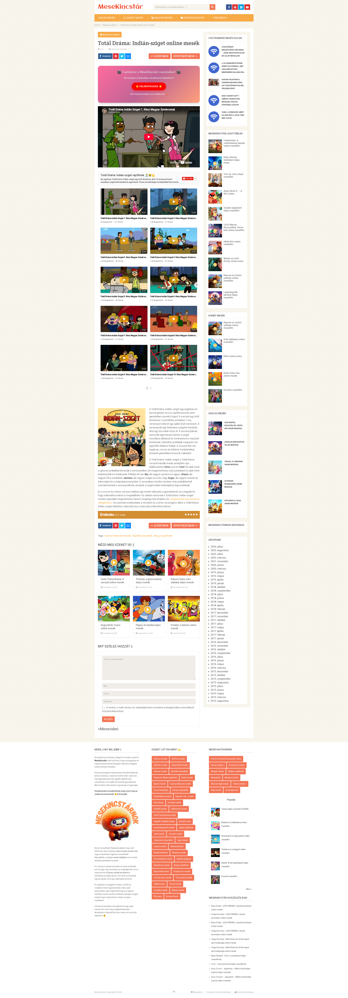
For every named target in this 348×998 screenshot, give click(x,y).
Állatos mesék (178, 890)
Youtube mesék (160, 890)
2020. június (217, 565)
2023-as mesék (178, 759)
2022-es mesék (160, 759)
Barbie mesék (160, 784)
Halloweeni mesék (179, 809)
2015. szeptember (221, 678)
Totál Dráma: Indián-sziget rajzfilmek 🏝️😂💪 (128, 175)
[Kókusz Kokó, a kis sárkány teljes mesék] (184, 562)
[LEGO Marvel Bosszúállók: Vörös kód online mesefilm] (215, 434)
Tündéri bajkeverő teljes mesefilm (233, 209)
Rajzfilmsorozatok (142, 535)
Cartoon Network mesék (117, 535)
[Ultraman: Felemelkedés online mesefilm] (215, 492)
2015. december (219, 671)
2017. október (218, 620)
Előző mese (161, 56)
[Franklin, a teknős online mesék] (184, 609)
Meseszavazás (177, 846)
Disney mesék (134, 17)
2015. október (218, 675)
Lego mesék (182, 840)
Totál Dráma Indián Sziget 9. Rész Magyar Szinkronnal (124, 374)
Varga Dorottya (217, 914)
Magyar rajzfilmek (236, 771)
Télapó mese (159, 884)
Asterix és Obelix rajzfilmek (165, 777)
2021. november (219, 561)
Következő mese (184, 56)
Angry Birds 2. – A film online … (233, 192)
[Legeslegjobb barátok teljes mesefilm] (215, 453)
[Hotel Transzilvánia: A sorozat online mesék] (114, 562)
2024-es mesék (160, 765)
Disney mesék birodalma (117, 873)
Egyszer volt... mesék (185, 796)
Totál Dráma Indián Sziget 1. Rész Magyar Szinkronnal (124, 218)
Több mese (219, 17)
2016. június (217, 660)
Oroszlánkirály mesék (163, 859)
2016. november (219, 645)
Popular (231, 799)
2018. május (217, 601)
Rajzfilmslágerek (184, 859)
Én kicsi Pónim (172, 896)
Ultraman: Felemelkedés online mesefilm (233, 484)
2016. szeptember (221, 653)
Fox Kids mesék (174, 803)
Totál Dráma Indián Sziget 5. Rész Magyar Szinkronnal (124, 296)
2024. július (217, 546)
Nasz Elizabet (217, 956)
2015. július (217, 686)
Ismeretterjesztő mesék (164, 828)
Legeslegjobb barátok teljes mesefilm (231, 295)
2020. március (218, 568)
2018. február (218, 609)
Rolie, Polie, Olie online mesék (232, 374)
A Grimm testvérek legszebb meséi (226, 759)
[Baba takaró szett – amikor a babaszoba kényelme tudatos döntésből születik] (213, 105)
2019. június (217, 572)
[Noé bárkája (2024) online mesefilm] (215, 512)
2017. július (217, 623)
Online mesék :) (239, 784)
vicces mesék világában (117, 857)
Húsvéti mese (185, 821)
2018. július (217, 594)
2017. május (217, 627)
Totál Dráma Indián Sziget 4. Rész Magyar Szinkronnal (173, 257)
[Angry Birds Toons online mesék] (114, 609)
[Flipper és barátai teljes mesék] (149, 609)
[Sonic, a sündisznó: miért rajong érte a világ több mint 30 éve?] (213, 121)
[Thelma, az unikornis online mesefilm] (215, 473)
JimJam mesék (175, 834)
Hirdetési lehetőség (245, 992)
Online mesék (107, 17)
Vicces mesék (175, 884)
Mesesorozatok (194, 17)
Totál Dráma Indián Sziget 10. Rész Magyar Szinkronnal (173, 374)
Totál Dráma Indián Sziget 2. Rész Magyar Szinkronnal (173, 218)
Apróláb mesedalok (179, 771)
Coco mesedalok (161, 790)
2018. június (217, 598)
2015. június (217, 689)
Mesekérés (198, 992)
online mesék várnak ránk (127, 851)
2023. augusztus (220, 550)
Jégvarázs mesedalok (163, 840)
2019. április (217, 579)
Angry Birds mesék (180, 765)
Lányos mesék (160, 846)
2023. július (217, 554)
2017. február (218, 634)
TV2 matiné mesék (184, 878)
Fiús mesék (158, 803)
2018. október (218, 587)
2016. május (217, 664)
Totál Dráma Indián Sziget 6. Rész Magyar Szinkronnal (173, 296)
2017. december (219, 612)
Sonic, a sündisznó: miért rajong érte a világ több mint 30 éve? (233, 115)
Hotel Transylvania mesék (165, 815)
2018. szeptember (221, 590)
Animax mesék (160, 771)
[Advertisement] (148, 400)
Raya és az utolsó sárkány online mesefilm (233, 278)
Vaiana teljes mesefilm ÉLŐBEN (234, 809)
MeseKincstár (120, 7)
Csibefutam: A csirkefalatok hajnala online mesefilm (234, 143)
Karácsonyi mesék (237, 765)
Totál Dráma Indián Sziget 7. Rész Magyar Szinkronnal (124, 335)
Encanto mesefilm (233, 390)
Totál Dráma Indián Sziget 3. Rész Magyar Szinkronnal (124, 257)
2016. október (218, 649)
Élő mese (158, 896)
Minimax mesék (179, 853)
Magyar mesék (163, 17)
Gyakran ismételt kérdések (219, 992)
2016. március (218, 667)
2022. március (218, 557)
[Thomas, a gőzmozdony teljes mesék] (149, 562)
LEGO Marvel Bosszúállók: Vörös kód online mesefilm (234, 227)
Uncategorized (232, 790)
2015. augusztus (220, 682)
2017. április (217, 631)
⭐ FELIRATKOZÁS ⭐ (149, 86)
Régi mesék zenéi (161, 871)
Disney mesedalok (180, 790)
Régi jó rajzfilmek (163, 535)
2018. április (217, 605)
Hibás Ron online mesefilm (232, 243)
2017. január (217, 638)
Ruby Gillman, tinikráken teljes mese (232, 160)
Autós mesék (187, 777)
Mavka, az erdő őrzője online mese (233, 259)
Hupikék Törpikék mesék (164, 821)
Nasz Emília (216, 906)
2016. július (217, 656)
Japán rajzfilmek (186, 828)
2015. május (217, 693)
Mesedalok (215, 777)
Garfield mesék (160, 809)
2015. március (218, 697)
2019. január (217, 583)
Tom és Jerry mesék (162, 878)
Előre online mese (233, 356)
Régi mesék (216, 790)
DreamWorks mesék (162, 796)
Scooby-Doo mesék (181, 871)
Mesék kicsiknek (161, 853)
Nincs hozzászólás (119, 49)
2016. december (219, 642)
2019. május (217, 576)
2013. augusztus (220, 700)
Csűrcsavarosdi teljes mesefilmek (231, 964)
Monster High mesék (220, 784)
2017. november (219, 616)
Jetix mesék (159, 834)
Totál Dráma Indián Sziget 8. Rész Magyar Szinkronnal (173, 335)
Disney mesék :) (217, 765)
